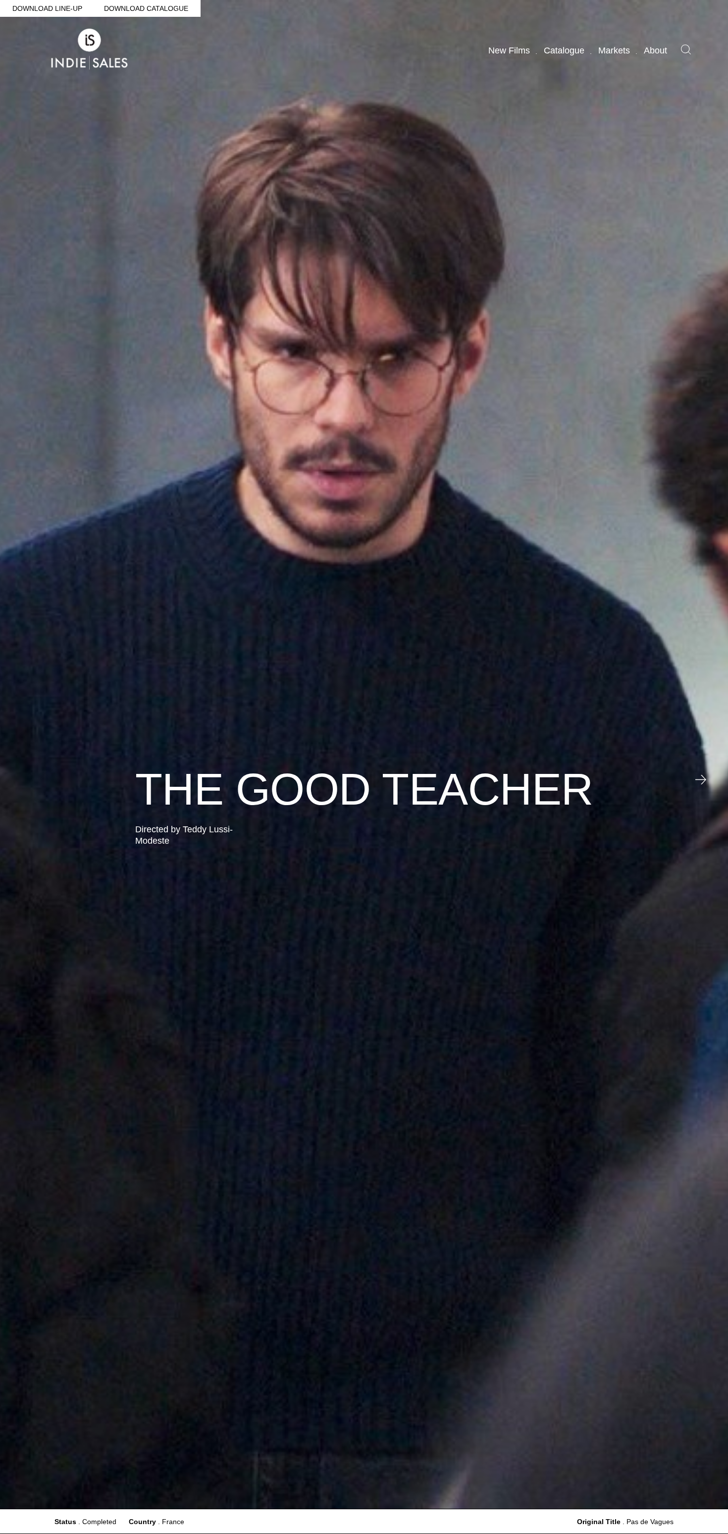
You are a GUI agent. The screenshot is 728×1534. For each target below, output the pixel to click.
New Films (509, 50)
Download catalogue (146, 8)
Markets (614, 50)
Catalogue (564, 50)
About (655, 50)
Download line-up (47, 8)
